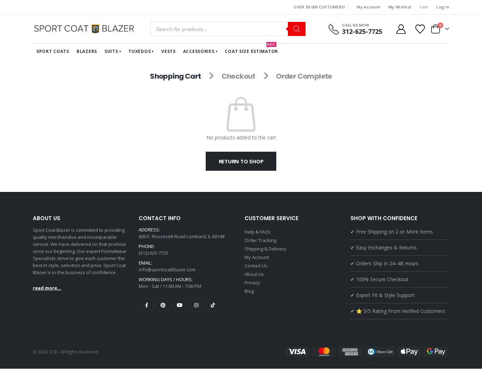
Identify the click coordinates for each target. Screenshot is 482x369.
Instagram (196, 305)
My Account (368, 7)
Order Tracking (260, 240)
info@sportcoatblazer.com (167, 269)
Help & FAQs (258, 232)
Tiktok (213, 305)
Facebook (146, 305)
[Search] (297, 29)
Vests (168, 51)
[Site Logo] (86, 29)
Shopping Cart (175, 76)
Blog (249, 291)
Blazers (87, 51)
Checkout (238, 76)
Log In (442, 7)
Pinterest (163, 305)
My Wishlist (399, 7)
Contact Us (256, 265)
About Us (254, 274)
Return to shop (241, 161)
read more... (47, 288)
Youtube (180, 305)
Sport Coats (52, 51)
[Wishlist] (420, 29)
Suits (111, 51)
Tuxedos (139, 51)
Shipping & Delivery (265, 249)
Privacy (252, 282)
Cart (424, 7)
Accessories (199, 51)
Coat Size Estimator (251, 49)
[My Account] (400, 29)
